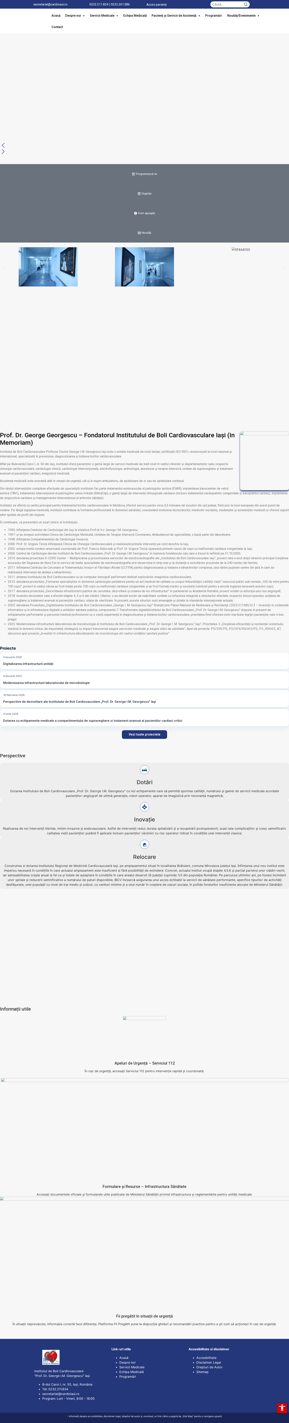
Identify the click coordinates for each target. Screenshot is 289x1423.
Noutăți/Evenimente (241, 15)
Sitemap (202, 1372)
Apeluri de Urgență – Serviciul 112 (144, 1063)
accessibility (282, 1408)
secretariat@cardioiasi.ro (50, 4)
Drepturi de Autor (209, 1367)
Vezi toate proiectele (144, 734)
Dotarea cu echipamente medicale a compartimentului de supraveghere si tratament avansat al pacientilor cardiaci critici (92, 721)
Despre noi (73, 15)
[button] (144, 145)
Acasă (56, 15)
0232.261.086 (120, 4)
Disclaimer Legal (208, 1362)
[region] (144, 92)
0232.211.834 (98, 4)
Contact (57, 27)
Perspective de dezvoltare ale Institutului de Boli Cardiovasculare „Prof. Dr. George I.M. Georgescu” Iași (79, 702)
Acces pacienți (156, 4)
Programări (214, 15)
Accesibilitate (206, 1358)
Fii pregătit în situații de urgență (144, 1316)
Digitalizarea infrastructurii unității (28, 664)
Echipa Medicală (135, 15)
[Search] (246, 4)
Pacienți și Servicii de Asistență (174, 15)
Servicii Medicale (102, 15)
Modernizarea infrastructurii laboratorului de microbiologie (46, 683)
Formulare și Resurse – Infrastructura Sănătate (144, 1186)
